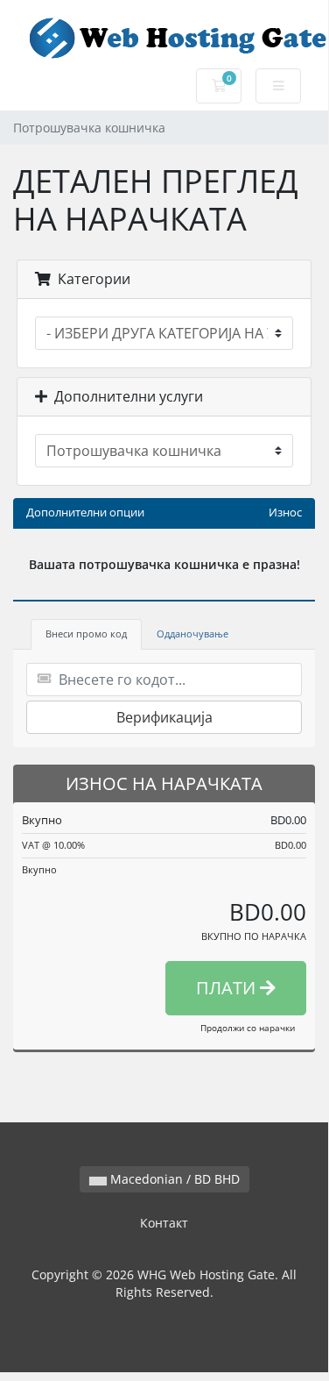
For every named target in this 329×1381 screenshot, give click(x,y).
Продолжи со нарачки (247, 1028)
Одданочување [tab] (192, 633)
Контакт (164, 1222)
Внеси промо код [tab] (86, 633)
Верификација (164, 717)
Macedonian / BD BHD (173, 1179)
